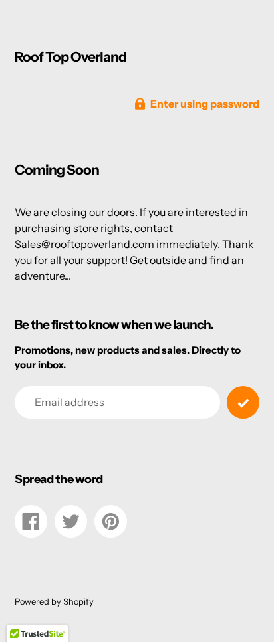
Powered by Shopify (54, 602)
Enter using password (204, 103)
